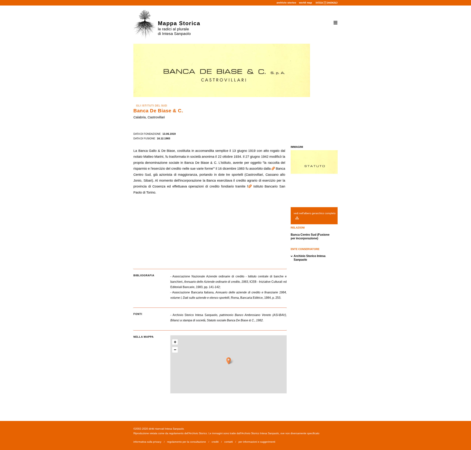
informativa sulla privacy (147, 441)
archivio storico (286, 2)
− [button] (175, 349)
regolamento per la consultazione (186, 441)
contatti (228, 441)
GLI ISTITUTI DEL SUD (151, 105)
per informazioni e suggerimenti (256, 441)
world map (305, 2)
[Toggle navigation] (334, 22)
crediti (215, 441)
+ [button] (175, 342)
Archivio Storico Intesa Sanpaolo (309, 257)
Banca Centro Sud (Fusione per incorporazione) (310, 236)
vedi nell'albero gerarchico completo (315, 213)
